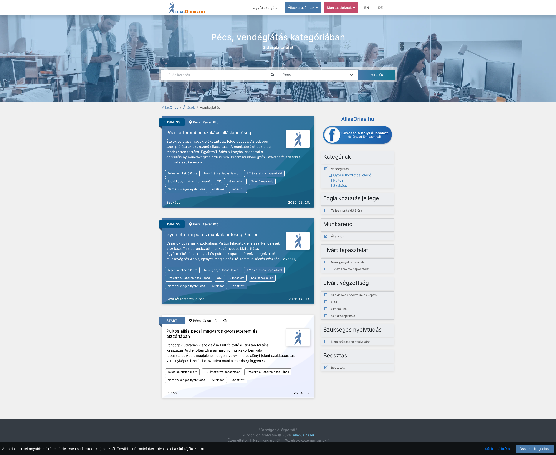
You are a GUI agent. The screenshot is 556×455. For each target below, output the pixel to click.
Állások (189, 107)
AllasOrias (170, 107)
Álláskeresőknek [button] (302, 7)
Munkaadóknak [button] (340, 7)
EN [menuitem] (366, 7)
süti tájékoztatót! (191, 449)
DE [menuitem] (380, 7)
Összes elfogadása (535, 449)
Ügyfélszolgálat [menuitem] (266, 7)
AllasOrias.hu (303, 435)
